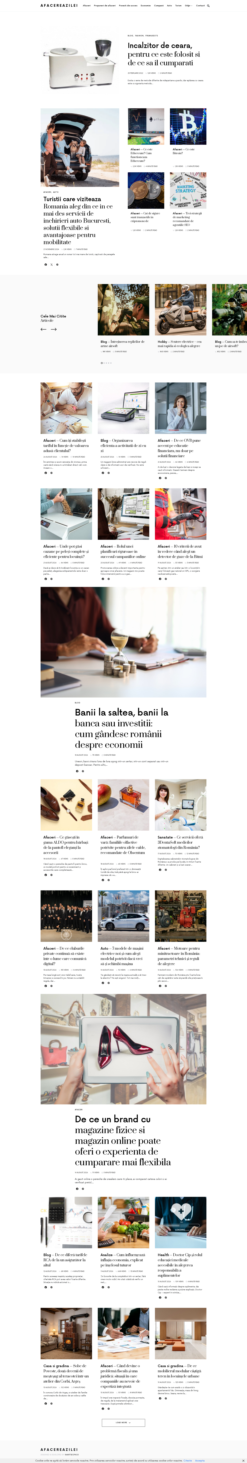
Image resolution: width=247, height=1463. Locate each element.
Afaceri (47, 192)
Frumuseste (152, 36)
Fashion (139, 36)
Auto (56, 192)
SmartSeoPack (72, 1455)
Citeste (188, 1460)
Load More (121, 1423)
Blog (130, 36)
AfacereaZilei (59, 6)
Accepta (200, 1460)
